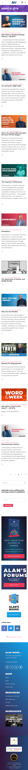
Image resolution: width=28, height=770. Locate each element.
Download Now (14, 556)
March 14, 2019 (5, 309)
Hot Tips (7, 702)
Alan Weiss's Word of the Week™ (18, 404)
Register (14, 585)
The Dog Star (13, 180)
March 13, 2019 (5, 404)
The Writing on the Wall (12, 696)
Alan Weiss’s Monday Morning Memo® (11, 32)
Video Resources (10, 699)
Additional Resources (11, 705)
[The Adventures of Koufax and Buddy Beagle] (14, 267)
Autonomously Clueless (10, 444)
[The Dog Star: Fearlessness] (14, 170)
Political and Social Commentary (10, 442)
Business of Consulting (16, 229)
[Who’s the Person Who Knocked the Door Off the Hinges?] (14, 121)
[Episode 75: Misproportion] (14, 349)
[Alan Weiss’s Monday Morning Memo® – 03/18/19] (14, 21)
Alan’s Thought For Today (16, 84)
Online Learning (10, 684)
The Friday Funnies (15, 277)
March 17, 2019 (5, 131)
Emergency (5, 231)
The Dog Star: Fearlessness (11, 182)
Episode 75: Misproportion (11, 363)
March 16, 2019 (5, 180)
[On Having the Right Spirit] (14, 74)
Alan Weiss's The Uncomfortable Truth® (11, 361)
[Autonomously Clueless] (14, 430)
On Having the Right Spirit (11, 86)
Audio (7, 680)
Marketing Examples (15, 131)
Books (7, 677)
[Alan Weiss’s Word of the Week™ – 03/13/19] (14, 394)
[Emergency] (14, 219)
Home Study (9, 687)
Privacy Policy (18, 766)
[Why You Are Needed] (14, 300)
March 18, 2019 (5, 31)
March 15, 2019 (5, 229)
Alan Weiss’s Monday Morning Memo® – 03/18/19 (12, 35)
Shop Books (13, 615)
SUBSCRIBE (8, 505)
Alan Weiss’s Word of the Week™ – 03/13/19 (11, 407)
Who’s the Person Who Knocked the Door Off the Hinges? (13, 134)
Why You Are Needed (9, 312)
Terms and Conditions (14, 768)
